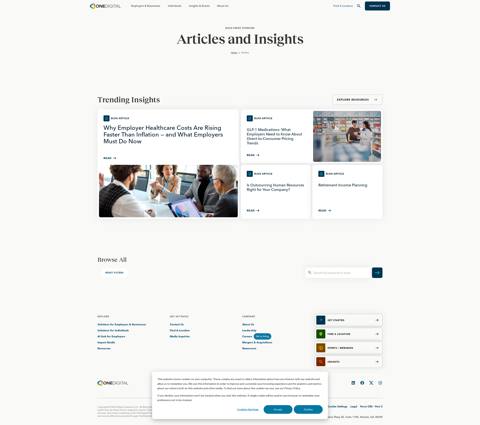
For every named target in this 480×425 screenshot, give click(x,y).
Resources (104, 348)
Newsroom (249, 348)
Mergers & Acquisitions (257, 342)
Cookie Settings (337, 406)
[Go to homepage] (105, 6)
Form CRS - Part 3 (371, 406)
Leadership (249, 330)
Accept (278, 409)
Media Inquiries (180, 336)
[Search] (358, 5)
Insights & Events (199, 5)
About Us (222, 5)
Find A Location (180, 330)
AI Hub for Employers (112, 336)
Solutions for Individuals (113, 330)
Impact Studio (106, 342)
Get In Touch (179, 316)
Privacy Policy (292, 388)
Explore (103, 316)
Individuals (174, 5)
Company (248, 316)
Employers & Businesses (145, 5)
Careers (247, 336)
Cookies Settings (248, 409)
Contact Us (177, 324)
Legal (353, 406)
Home (234, 52)
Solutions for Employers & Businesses (122, 324)
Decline (308, 409)
